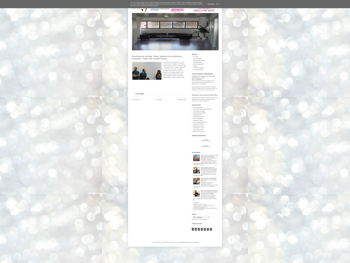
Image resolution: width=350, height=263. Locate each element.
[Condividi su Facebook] (141, 94)
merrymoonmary (184, 242)
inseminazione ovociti (198, 127)
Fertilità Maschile (197, 114)
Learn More (210, 4)
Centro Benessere (197, 62)
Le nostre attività (197, 58)
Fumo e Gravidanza (198, 118)
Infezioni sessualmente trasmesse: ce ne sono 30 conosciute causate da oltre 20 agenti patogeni (209, 192)
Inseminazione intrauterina (199, 122)
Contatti (195, 66)
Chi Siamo (195, 56)
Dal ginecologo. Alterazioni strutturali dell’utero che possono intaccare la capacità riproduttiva (209, 169)
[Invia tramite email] (136, 94)
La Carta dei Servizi (198, 69)
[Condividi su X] (140, 94)
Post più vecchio (182, 99)
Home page (159, 99)
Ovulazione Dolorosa (198, 124)
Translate (204, 219)
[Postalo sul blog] (138, 94)
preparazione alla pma (198, 131)
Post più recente (136, 99)
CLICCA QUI (166, 77)
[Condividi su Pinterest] (143, 94)
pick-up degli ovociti (198, 129)
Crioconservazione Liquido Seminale (202, 109)
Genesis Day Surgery (198, 67)
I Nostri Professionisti (198, 64)
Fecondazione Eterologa (199, 113)
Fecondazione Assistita (199, 60)
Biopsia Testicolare (198, 107)
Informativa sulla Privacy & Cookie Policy (204, 95)
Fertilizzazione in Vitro (198, 116)
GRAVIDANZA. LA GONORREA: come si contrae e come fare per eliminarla (209, 180)
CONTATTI (200, 203)
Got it (218, 4)
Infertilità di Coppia (198, 120)
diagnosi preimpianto (198, 126)
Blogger (196, 242)
